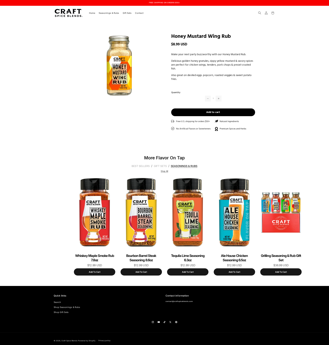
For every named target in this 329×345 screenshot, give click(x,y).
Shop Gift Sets (61, 312)
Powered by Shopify (86, 341)
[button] (259, 13)
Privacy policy (104, 341)
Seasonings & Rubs (184, 166)
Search (57, 302)
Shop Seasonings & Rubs (67, 307)
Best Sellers (141, 166)
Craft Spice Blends (69, 341)
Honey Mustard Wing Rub (201, 36)
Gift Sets (160, 166)
